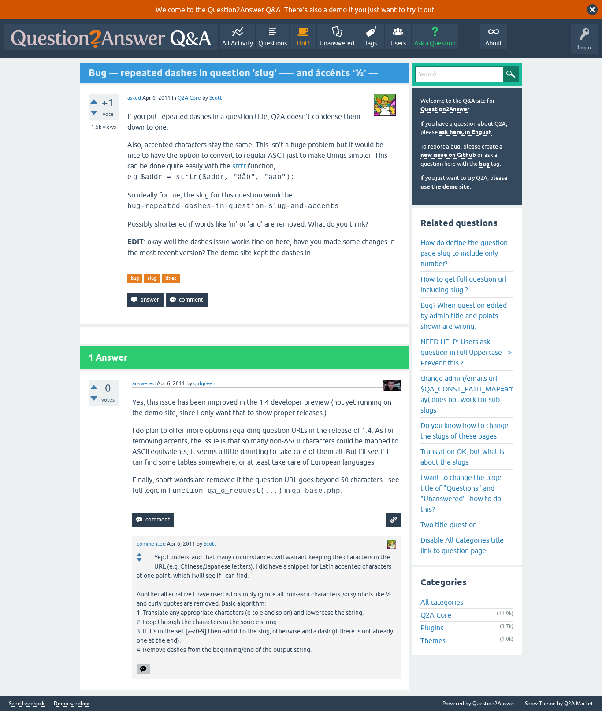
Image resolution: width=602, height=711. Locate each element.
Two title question (448, 525)
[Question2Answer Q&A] (111, 37)
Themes (433, 640)
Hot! (303, 43)
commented (151, 544)
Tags (370, 43)
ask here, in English (465, 132)
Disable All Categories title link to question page (462, 545)
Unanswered (337, 43)
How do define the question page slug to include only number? (464, 253)
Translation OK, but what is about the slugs (462, 456)
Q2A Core (189, 98)
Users (398, 43)
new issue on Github (448, 155)
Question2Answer (444, 109)
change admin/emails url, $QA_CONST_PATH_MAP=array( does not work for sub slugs (466, 394)
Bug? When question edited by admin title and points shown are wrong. (463, 315)
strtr (239, 166)
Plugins (431, 628)
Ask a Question (435, 43)
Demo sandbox (71, 704)
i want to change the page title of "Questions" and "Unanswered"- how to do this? (461, 493)
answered (144, 383)
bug (135, 278)
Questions (272, 43)
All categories (441, 602)
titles (170, 278)
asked (134, 98)
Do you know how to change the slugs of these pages (464, 430)
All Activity (237, 43)
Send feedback (27, 704)
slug (152, 278)
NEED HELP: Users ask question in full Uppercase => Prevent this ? (466, 352)
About (493, 43)
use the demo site (445, 186)
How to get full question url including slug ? (463, 284)
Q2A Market (578, 703)
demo (338, 10)
